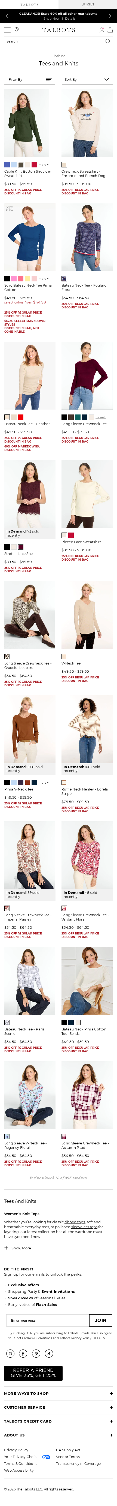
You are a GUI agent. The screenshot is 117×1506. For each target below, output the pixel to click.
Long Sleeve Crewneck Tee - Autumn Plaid (85, 1145)
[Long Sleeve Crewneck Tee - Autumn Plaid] (87, 1095)
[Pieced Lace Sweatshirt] (87, 494)
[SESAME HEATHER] (64, 164)
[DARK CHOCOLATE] (71, 417)
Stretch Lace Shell (19, 554)
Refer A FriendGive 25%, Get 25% (33, 1373)
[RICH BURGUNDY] (20, 547)
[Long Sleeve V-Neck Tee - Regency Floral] (30, 1095)
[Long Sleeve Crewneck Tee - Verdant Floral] (87, 855)
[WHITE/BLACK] (7, 1022)
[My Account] (102, 30)
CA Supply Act (68, 1450)
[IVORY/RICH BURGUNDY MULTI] (64, 908)
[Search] (109, 41)
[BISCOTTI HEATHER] (7, 417)
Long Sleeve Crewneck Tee (84, 424)
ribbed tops (74, 1222)
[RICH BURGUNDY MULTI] (64, 1136)
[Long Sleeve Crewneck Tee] (87, 376)
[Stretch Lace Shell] (30, 494)
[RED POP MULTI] (64, 278)
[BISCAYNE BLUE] (7, 164)
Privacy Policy (81, 1338)
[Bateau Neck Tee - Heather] (30, 376)
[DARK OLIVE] (20, 164)
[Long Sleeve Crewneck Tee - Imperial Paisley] (30, 855)
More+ (43, 165)
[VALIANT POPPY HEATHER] (20, 417)
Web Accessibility (19, 1470)
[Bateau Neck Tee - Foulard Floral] (87, 237)
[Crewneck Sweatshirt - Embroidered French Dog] (87, 123)
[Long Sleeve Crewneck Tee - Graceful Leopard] (30, 615)
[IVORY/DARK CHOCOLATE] (7, 656)
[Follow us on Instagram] (12, 1353)
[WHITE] (84, 1022)
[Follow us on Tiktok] (51, 1353)
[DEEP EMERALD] (78, 417)
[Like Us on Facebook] (25, 1353)
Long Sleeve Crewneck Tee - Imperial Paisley (28, 917)
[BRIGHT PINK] (14, 278)
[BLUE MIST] (14, 164)
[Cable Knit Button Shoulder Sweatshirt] (30, 123)
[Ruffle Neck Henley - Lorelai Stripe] (87, 729)
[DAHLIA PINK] (20, 278)
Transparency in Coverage (78, 1464)
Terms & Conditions (38, 1338)
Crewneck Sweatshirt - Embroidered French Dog (83, 173)
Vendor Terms (68, 1457)
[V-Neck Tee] (87, 615)
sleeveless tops (84, 1227)
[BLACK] (7, 278)
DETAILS (99, 1338)
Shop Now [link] (52, 18)
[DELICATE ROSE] (34, 278)
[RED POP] (34, 164)
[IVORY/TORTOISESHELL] (64, 782)
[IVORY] (27, 164)
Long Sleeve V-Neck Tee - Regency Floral (25, 1145)
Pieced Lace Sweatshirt (81, 542)
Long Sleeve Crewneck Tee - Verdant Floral (85, 917)
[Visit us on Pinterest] (38, 1353)
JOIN (100, 1320)
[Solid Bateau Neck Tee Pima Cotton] (30, 237)
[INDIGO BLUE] (84, 417)
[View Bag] (110, 30)
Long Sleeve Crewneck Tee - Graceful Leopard (28, 665)
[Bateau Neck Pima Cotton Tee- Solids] (87, 981)
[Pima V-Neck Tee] (30, 729)
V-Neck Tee (71, 663)
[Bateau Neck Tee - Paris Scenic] (30, 981)
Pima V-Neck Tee (18, 789)
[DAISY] (27, 278)
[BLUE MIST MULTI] (7, 1136)
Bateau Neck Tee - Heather (27, 424)
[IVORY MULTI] (7, 908)
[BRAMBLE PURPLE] (20, 782)
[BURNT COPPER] (27, 782)
